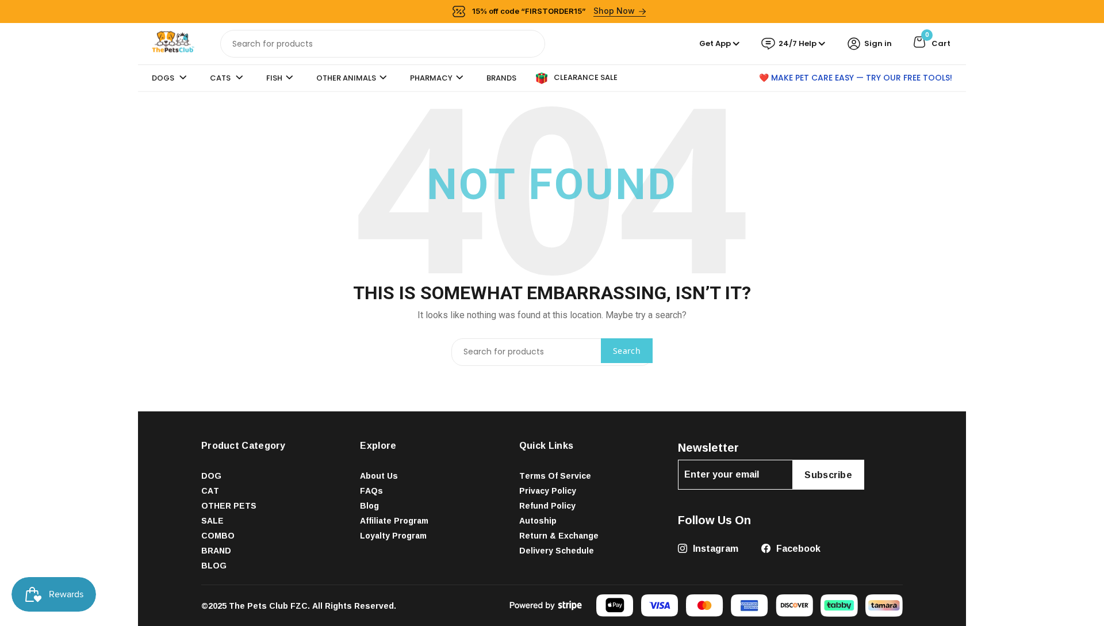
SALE (212, 520)
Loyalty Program (393, 535)
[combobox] (382, 44)
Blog (369, 505)
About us (379, 475)
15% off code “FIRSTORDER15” (553, 11)
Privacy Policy (547, 490)
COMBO (218, 535)
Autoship (538, 520)
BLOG (214, 565)
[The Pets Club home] (173, 42)
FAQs (371, 490)
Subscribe (828, 474)
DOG (211, 475)
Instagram (714, 548)
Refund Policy (547, 505)
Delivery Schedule (556, 550)
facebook (797, 548)
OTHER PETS (228, 505)
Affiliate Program (394, 520)
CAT (210, 490)
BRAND (216, 550)
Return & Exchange (559, 535)
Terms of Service (555, 475)
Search (627, 350)
